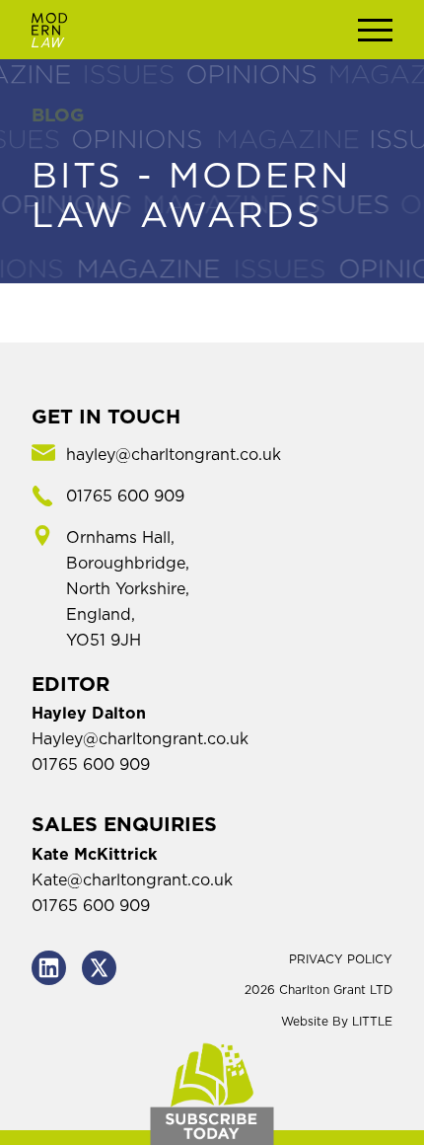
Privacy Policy (340, 959)
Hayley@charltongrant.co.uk (140, 739)
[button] (375, 29)
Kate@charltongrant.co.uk (132, 880)
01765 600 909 (91, 765)
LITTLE (372, 1022)
